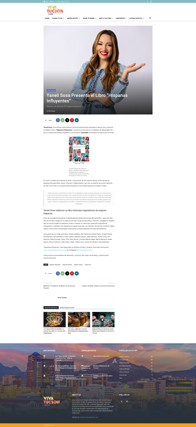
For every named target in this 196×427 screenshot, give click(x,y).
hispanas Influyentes (54, 264)
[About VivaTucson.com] (86, 358)
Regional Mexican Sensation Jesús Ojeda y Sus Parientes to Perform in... (65, 378)
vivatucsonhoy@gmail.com (89, 417)
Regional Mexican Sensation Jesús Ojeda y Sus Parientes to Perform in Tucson (103, 331)
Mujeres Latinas (78, 264)
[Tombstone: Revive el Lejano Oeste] (86, 378)
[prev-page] (44, 337)
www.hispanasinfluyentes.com (54, 250)
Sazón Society (72, 18)
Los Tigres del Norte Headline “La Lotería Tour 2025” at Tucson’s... (65, 358)
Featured (46, 326)
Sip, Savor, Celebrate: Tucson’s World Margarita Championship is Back (78, 331)
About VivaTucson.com (101, 356)
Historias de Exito (67, 264)
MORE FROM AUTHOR (67, 308)
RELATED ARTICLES (51, 308)
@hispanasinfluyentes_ (85, 250)
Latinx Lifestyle (135, 18)
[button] (150, 18)
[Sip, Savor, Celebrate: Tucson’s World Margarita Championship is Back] (79, 319)
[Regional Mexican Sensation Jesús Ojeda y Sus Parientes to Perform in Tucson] (103, 319)
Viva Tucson (51, 111)
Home (47, 18)
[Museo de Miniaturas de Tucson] (86, 368)
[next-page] (48, 337)
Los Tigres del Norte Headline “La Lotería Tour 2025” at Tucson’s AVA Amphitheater (54, 331)
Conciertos (120, 18)
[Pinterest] (72, 120)
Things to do (57, 18)
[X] (67, 120)
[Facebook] (147, 1)
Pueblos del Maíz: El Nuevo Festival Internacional (98, 286)
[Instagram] (151, 1)
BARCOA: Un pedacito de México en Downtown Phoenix (59, 287)
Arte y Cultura (105, 18)
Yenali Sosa (88, 264)
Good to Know (89, 18)
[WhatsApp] (63, 120)
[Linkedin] (77, 120)
